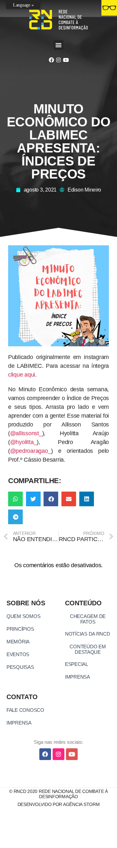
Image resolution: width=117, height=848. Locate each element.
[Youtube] (65, 60)
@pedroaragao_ (30, 451)
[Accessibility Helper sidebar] (109, 8)
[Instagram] (58, 60)
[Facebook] (51, 60)
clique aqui (21, 374)
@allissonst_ (26, 433)
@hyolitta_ (23, 442)
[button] (58, 45)
